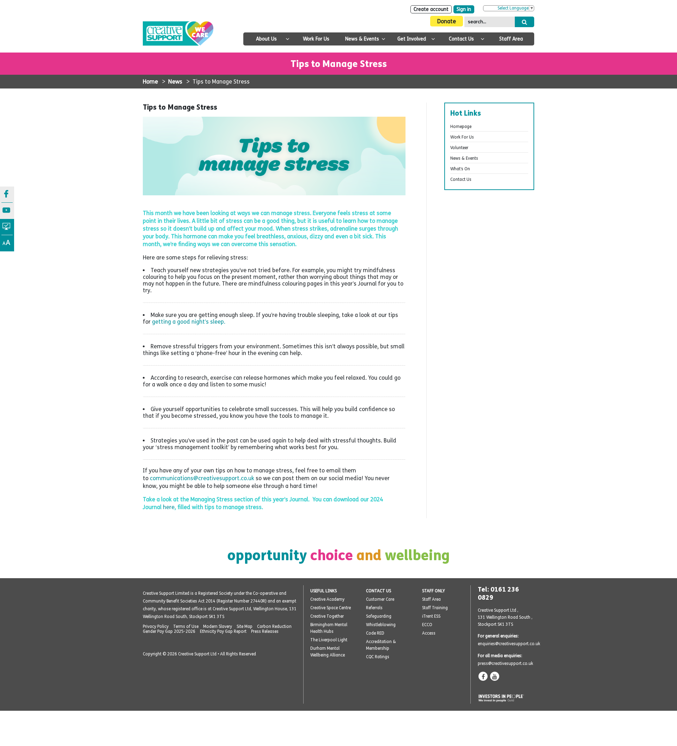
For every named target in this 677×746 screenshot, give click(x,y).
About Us (266, 39)
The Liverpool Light (328, 639)
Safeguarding (378, 616)
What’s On (460, 168)
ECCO (427, 624)
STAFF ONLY (433, 590)
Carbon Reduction (274, 626)
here (169, 507)
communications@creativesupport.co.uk (202, 478)
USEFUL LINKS (323, 590)
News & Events (362, 39)
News (175, 81)
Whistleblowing (381, 624)
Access (428, 633)
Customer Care (380, 599)
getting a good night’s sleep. (188, 321)
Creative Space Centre (330, 607)
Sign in (464, 9)
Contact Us (461, 39)
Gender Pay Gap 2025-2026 (169, 631)
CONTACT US (378, 590)
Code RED (375, 633)
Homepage (460, 126)
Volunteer (459, 147)
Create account (431, 9)
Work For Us (316, 39)
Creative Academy (327, 599)
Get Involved (411, 39)
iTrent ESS (431, 616)
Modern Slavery (217, 626)
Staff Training (435, 607)
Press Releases (265, 631)
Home (150, 81)
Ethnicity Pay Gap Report (223, 631)
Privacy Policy (156, 626)
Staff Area (511, 39)
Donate (446, 21)
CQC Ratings (377, 656)
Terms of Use (186, 626)
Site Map (244, 626)
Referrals (374, 607)
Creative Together (327, 616)
